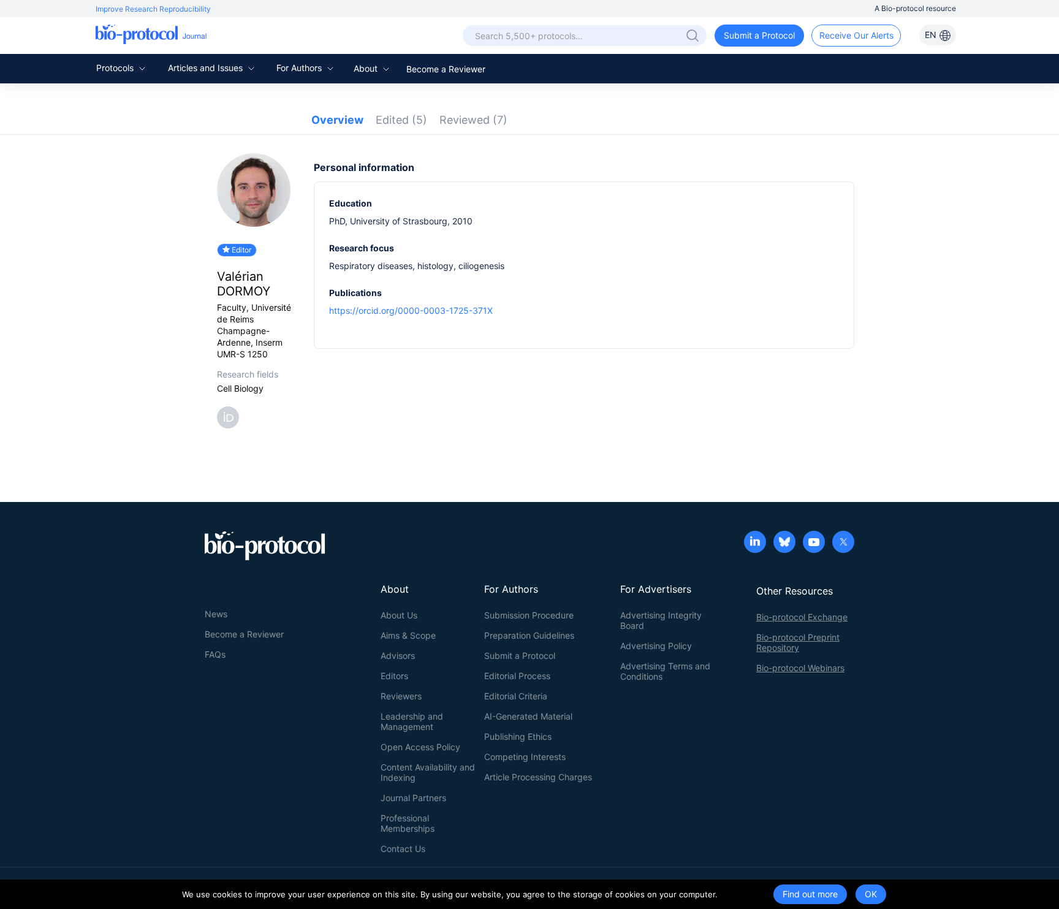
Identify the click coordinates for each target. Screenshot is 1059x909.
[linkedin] (755, 543)
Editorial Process (517, 676)
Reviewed (473, 119)
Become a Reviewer (445, 69)
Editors (394, 676)
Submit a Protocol (759, 35)
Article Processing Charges (538, 777)
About (367, 68)
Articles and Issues (206, 68)
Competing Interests (525, 756)
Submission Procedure (529, 615)
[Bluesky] (784, 543)
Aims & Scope (408, 635)
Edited (401, 119)
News (216, 614)
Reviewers (401, 696)
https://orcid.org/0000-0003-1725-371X (411, 310)
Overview (337, 119)
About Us (399, 615)
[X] (843, 543)
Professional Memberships (408, 823)
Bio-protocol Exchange (802, 617)
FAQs (215, 654)
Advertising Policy (656, 646)
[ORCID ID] (230, 416)
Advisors (398, 655)
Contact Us (403, 848)
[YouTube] (814, 543)
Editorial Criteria (515, 696)
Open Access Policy (420, 747)
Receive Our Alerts (856, 35)
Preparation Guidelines (529, 635)
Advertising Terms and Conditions (665, 671)
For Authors (300, 68)
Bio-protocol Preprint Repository (798, 642)
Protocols (116, 68)
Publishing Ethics (518, 736)
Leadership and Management (412, 721)
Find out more (810, 894)
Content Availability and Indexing (428, 772)
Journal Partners (413, 798)
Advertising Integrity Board (661, 620)
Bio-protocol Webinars (800, 668)
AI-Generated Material (528, 716)
